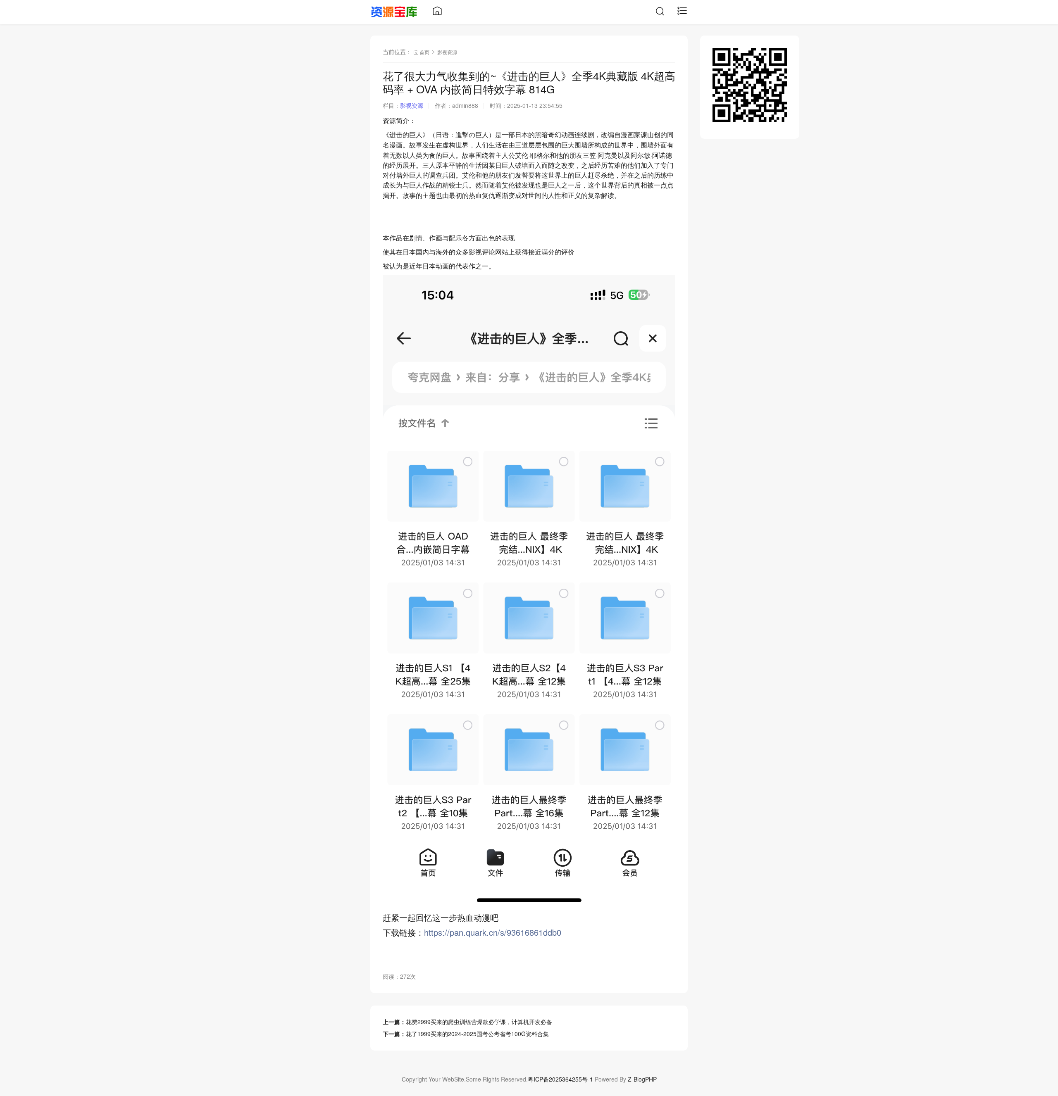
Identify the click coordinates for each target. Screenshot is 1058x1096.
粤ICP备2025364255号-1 (560, 1079)
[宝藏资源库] (394, 11)
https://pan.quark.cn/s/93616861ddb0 (492, 932)
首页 (424, 51)
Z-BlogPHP (642, 1079)
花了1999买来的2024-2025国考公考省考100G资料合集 (477, 1033)
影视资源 (447, 51)
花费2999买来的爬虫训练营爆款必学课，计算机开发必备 (479, 1022)
